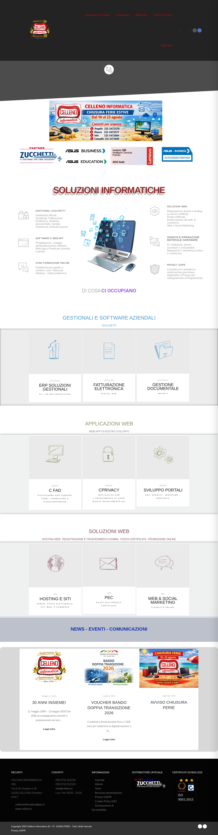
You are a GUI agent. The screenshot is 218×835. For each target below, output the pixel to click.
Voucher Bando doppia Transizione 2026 (108, 707)
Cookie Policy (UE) (106, 801)
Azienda (99, 780)
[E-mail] (195, 30)
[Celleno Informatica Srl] (39, 30)
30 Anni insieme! (49, 702)
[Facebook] (199, 30)
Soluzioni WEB (177, 206)
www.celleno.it (23, 808)
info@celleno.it (64, 788)
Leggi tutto (49, 729)
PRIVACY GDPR (176, 265)
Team (98, 788)
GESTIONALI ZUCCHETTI (51, 211)
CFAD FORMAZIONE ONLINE (53, 263)
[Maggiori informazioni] (185, 30)
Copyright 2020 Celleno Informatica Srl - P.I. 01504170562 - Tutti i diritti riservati (51, 826)
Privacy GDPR (103, 797)
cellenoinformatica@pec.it (30, 804)
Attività (99, 784)
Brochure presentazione (108, 792)
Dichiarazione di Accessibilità (102, 807)
